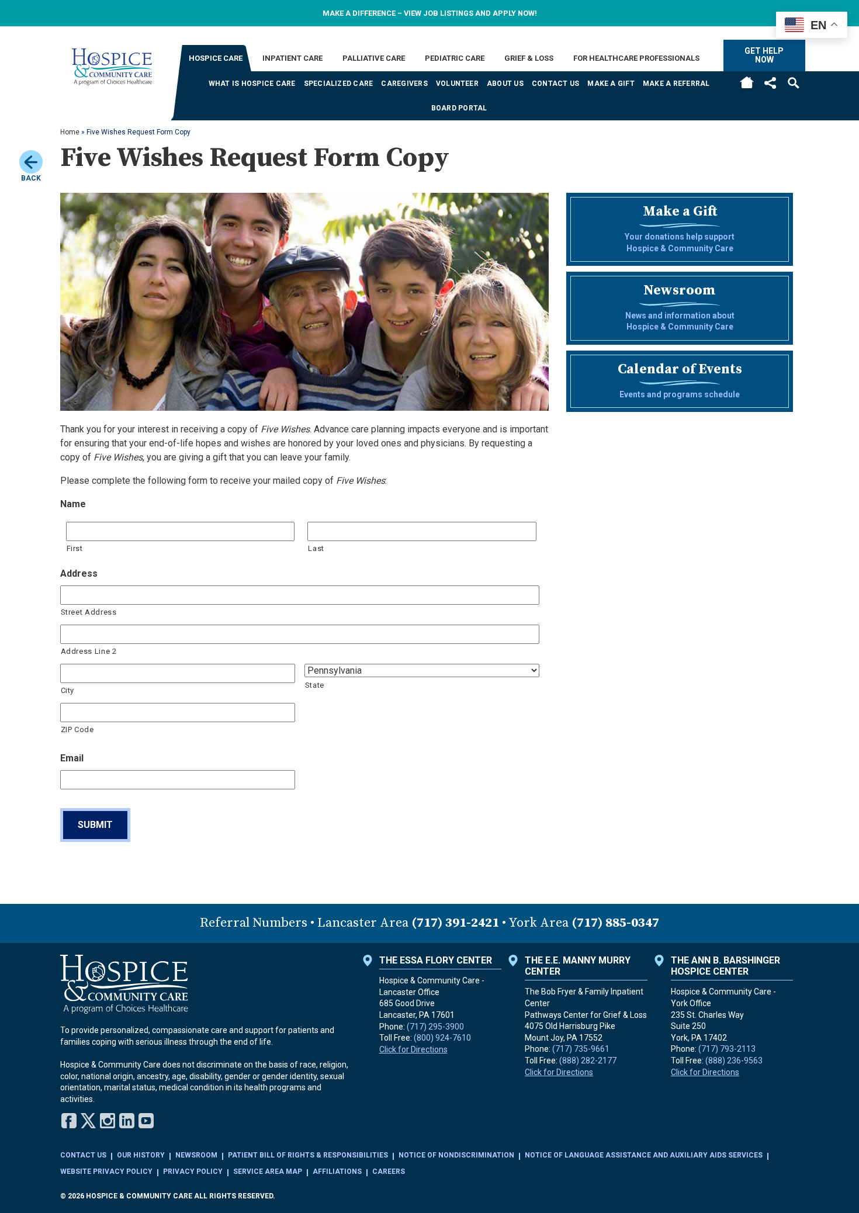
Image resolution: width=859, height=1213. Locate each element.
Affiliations (337, 1171)
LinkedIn (126, 1120)
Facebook (69, 1120)
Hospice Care (216, 58)
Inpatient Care (292, 58)
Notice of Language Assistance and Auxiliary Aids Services (644, 1155)
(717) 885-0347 (615, 922)
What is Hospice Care (252, 83)
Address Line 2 (89, 651)
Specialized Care (338, 83)
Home (747, 83)
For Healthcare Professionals (636, 58)
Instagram (107, 1120)
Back (31, 178)
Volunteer (457, 83)
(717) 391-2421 (455, 922)
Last (316, 548)
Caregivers (404, 83)
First (75, 548)
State (314, 685)
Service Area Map (267, 1171)
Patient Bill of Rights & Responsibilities (308, 1155)
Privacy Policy (193, 1171)
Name (73, 504)
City (68, 690)
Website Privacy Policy (106, 1171)
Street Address (89, 612)
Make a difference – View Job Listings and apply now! (430, 13)
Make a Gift (611, 83)
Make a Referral (676, 83)
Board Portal (459, 108)
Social (770, 82)
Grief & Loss (528, 58)
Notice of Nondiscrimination (456, 1155)
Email (72, 758)
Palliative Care (373, 58)
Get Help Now (764, 55)
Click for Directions (413, 1049)
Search (793, 82)
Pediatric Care (454, 58)
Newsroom (196, 1155)
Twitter (88, 1120)
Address (79, 573)
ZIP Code (77, 729)
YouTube (146, 1120)
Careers (388, 1171)
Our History (141, 1155)
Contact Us (555, 83)
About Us (505, 83)
